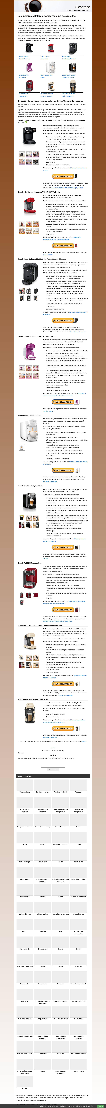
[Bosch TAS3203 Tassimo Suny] (22, 595)
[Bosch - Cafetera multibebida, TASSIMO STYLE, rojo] (22, 224)
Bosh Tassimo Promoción (78, 332)
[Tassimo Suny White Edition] (51, 67)
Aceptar (101, 1106)
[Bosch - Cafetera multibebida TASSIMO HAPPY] (22, 368)
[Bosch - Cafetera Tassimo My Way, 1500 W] (22, 154)
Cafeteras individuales (50, 481)
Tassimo (45, 559)
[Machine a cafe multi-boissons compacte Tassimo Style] (22, 657)
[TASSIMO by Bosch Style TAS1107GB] (63, 728)
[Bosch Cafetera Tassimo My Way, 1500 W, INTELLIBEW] (29, 48)
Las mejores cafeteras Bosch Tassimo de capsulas (47, 16)
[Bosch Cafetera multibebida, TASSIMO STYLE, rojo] (51, 48)
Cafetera (82, 7)
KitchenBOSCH (48, 255)
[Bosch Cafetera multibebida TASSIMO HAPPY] (29, 67)
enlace (84, 741)
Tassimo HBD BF (48, 411)
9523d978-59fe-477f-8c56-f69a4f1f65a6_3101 (57, 621)
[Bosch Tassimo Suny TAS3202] (22, 518)
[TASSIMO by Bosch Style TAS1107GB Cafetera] (72, 86)
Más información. (87, 1106)
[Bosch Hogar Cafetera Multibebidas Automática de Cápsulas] (72, 48)
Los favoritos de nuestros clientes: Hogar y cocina (67, 188)
